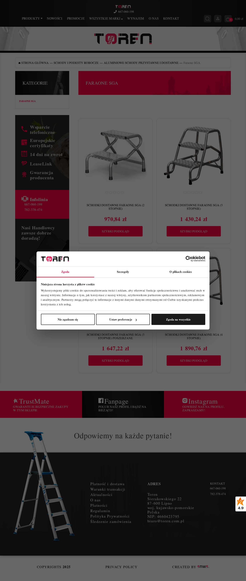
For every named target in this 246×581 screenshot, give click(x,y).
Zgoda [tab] (65, 272)
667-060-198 (126, 11)
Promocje (76, 18)
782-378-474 (33, 209)
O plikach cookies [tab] (181, 272)
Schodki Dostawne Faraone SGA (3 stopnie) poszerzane (115, 336)
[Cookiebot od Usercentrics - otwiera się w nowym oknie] (188, 259)
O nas (154, 18)
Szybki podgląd (115, 231)
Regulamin (100, 510)
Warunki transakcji (107, 489)
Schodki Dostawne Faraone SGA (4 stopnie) (194, 336)
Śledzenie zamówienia (110, 521)
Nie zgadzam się (68, 319)
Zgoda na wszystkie (178, 319)
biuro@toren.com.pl (165, 520)
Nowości (54, 18)
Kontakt (171, 18)
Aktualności (101, 494)
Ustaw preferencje (120, 319)
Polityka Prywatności (110, 516)
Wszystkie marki (105, 18)
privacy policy (121, 566)
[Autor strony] (203, 566)
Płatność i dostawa (107, 483)
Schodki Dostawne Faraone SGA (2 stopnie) (115, 206)
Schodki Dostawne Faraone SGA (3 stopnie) (194, 206)
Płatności (98, 505)
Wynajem (135, 18)
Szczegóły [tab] (123, 272)
